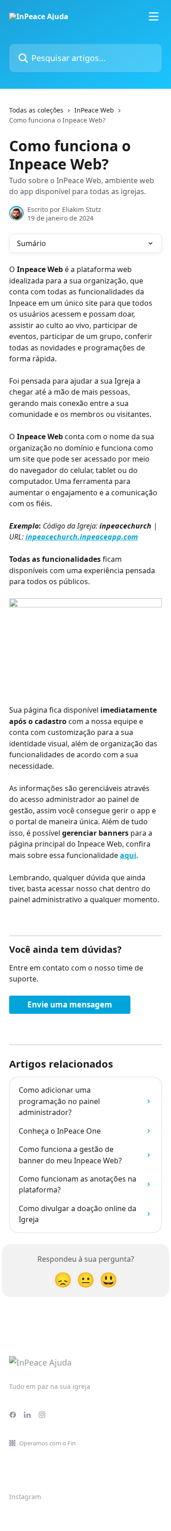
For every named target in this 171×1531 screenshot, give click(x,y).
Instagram (25, 1496)
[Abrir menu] (153, 16)
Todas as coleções (36, 110)
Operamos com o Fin (47, 1443)
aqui (128, 855)
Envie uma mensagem (69, 1004)
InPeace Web (94, 110)
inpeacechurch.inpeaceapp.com (82, 537)
